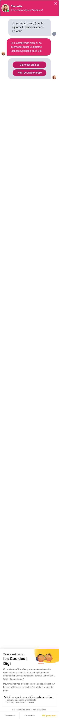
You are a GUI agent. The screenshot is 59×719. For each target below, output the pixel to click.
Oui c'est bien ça (29, 64)
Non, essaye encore (30, 72)
